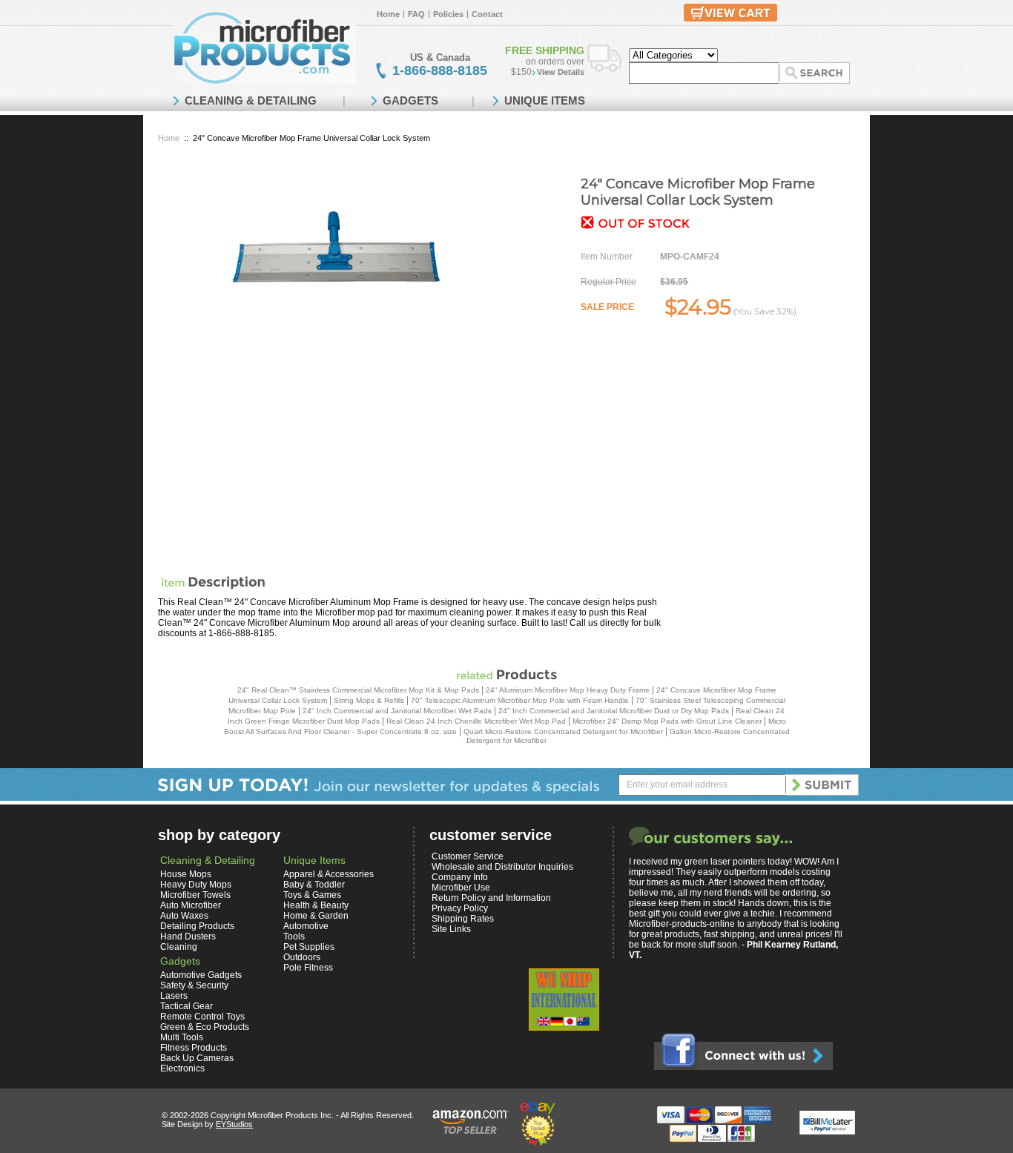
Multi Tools (181, 1037)
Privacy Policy (460, 908)
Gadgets (180, 961)
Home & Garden (316, 916)
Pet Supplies (308, 947)
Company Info (460, 877)
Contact (487, 14)
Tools (294, 936)
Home (388, 14)
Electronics (182, 1068)
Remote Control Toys (202, 1016)
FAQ (416, 14)
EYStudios (234, 1124)
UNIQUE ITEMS (544, 100)
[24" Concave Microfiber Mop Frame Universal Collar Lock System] (335, 247)
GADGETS (410, 100)
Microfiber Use (461, 887)
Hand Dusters (188, 936)
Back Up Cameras (197, 1058)
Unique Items (314, 860)
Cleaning (178, 947)
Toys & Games (312, 895)
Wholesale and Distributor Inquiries (502, 867)
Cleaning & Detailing (207, 860)
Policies (448, 14)
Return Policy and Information (491, 898)
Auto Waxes (184, 916)
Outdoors (301, 957)
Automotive (306, 926)
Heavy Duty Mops (195, 884)
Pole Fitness (308, 967)
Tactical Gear (186, 1006)
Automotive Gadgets (201, 975)
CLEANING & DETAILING (251, 100)
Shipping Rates (463, 919)
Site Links (451, 929)
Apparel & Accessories (328, 874)
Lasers (174, 996)
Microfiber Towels (195, 895)
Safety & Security (194, 985)
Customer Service (468, 856)
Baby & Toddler (314, 884)
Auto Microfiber (190, 905)
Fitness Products (193, 1048)
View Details (560, 71)
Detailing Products (197, 926)
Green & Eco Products (204, 1027)
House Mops (185, 874)
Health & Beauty (316, 905)
